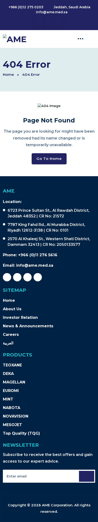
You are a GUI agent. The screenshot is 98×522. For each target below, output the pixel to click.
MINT (8, 399)
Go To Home (49, 158)
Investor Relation (20, 317)
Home (8, 74)
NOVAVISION (15, 416)
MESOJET (12, 425)
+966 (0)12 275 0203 (26, 7)
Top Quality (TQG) (21, 433)
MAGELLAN (14, 382)
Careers (11, 334)
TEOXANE (12, 365)
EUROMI (11, 390)
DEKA (8, 373)
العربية (8, 343)
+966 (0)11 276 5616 (37, 255)
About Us (12, 309)
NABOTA (11, 407)
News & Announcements (28, 326)
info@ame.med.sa (52, 12)
